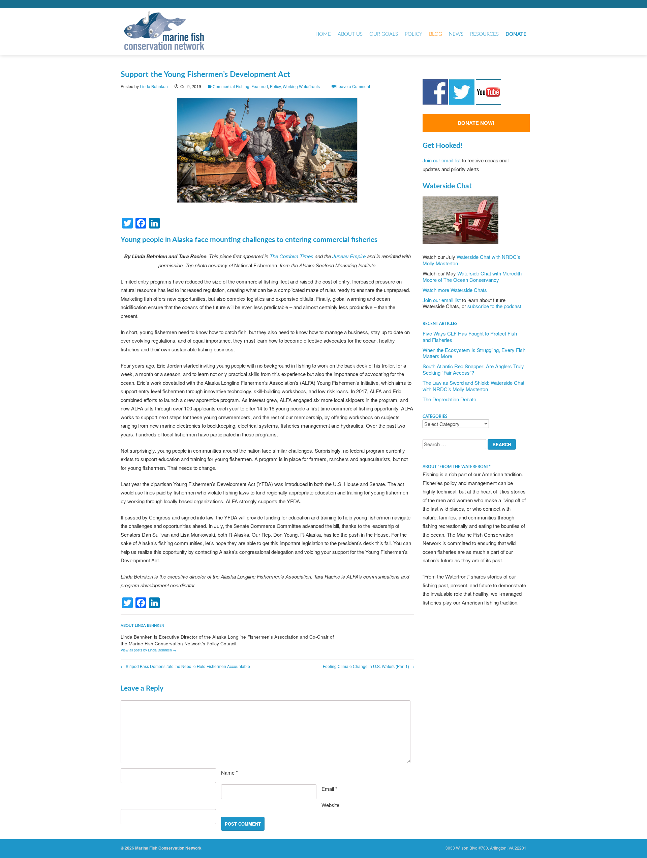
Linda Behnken (154, 86)
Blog (435, 34)
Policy (413, 34)
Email (329, 788)
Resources (484, 34)
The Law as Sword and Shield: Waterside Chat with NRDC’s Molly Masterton (473, 386)
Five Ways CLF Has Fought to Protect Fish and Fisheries (470, 336)
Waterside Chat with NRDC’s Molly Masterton (471, 260)
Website (330, 804)
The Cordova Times (291, 256)
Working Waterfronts (301, 86)
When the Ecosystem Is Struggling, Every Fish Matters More (474, 353)
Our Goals (383, 34)
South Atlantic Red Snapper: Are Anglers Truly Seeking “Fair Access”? (473, 369)
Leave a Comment (353, 86)
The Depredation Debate (449, 399)
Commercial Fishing (231, 86)
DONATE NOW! (476, 123)
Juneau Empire (349, 256)
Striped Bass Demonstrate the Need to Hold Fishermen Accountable (185, 666)
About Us (350, 34)
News (456, 34)
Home (323, 34)
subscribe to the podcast (494, 306)
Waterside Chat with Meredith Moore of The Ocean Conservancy (472, 276)
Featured (259, 86)
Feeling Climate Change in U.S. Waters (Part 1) (368, 666)
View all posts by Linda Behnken (149, 649)
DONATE (515, 34)
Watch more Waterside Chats (455, 289)
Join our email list (442, 160)
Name (229, 772)
